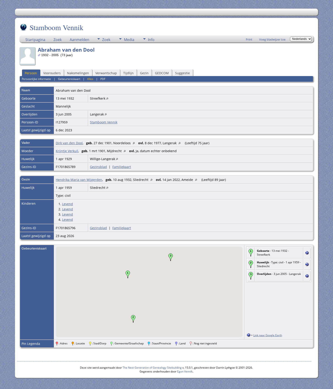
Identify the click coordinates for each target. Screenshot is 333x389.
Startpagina (35, 39)
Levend (67, 204)
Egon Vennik (185, 371)
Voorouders (52, 73)
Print (249, 39)
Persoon (31, 73)
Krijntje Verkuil (67, 151)
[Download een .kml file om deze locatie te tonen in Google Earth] (307, 253)
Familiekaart (121, 167)
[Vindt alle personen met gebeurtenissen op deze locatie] (107, 98)
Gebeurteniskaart (69, 79)
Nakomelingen (78, 73)
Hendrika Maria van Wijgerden (79, 180)
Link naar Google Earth (267, 335)
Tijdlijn (128, 73)
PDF (102, 79)
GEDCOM (162, 73)
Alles (90, 79)
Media (129, 39)
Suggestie (182, 73)
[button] (127, 274)
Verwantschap (106, 73)
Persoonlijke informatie (36, 79)
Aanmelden (79, 39)
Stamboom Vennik (56, 27)
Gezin (144, 73)
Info (151, 39)
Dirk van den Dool (69, 143)
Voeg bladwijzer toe (272, 39)
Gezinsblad (98, 167)
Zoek (57, 39)
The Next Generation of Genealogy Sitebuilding (152, 368)
